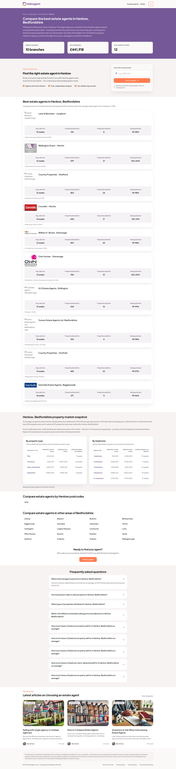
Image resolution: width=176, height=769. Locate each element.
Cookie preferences (146, 765)
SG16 (26, 502)
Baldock (60, 519)
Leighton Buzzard (63, 529)
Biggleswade (29, 524)
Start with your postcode (122, 68)
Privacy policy (120, 765)
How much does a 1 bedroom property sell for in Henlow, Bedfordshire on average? (83, 627)
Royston (60, 534)
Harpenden (94, 524)
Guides (142, 4)
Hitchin (125, 524)
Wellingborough (128, 539)
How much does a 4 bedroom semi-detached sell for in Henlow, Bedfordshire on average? (85, 664)
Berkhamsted (127, 519)
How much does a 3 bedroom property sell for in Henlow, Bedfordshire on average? (83, 652)
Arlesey (27, 519)
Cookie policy (132, 765)
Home (25, 14)
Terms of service (108, 765)
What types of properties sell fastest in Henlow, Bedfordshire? (78, 604)
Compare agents (133, 4)
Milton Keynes (29, 534)
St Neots (93, 539)
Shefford (27, 539)
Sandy (124, 534)
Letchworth (94, 529)
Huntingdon (29, 529)
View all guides (147, 696)
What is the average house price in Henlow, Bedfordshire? (76, 579)
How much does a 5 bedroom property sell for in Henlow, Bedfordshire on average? (83, 676)
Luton (124, 529)
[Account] (150, 4)
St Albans (60, 539)
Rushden (93, 534)
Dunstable (61, 524)
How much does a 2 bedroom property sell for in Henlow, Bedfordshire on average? (83, 639)
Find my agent (88, 559)
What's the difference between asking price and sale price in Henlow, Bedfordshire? (81, 615)
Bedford (93, 519)
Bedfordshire (43, 14)
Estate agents (32, 14)
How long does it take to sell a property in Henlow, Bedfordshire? (79, 594)
